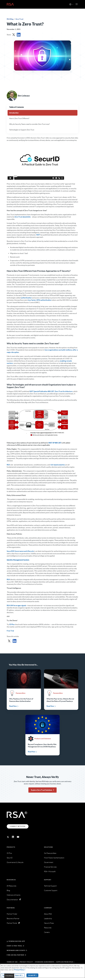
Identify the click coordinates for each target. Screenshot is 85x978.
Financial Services (50, 867)
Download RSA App (17, 941)
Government (48, 862)
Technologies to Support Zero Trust (21, 130)
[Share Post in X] (13, 34)
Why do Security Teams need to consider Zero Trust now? (29, 124)
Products (11, 847)
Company (48, 908)
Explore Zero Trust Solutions (41, 790)
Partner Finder (12, 914)
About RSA (48, 914)
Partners (11, 908)
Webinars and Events (16, 950)
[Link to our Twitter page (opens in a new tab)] (8, 837)
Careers (47, 932)
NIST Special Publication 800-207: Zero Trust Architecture (51, 391)
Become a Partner (13, 918)
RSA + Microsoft (50, 871)
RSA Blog (10, 19)
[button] (72, 4)
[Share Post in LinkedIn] (18, 34)
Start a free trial (14, 945)
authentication (26, 298)
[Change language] (70, 4)
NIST (38, 235)
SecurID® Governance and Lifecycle (20, 551)
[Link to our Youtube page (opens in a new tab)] (18, 837)
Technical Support (50, 886)
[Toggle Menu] (77, 4)
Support (47, 879)
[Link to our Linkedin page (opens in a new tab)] (13, 837)
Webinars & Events (13, 895)
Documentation (12, 899)
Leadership (48, 918)
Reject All (18, 975)
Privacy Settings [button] (9, 975)
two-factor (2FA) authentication (39, 300)
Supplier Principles (64, 962)
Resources (11, 879)
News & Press (49, 923)
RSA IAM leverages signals (16, 605)
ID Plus (12, 624)
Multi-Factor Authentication (54, 858)
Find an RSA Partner (15, 955)
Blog (8, 890)
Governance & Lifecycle (15, 862)
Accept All (31, 975)
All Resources (11, 886)
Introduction (14, 113)
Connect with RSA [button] (17, 826)
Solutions (48, 847)
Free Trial (10, 631)
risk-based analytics (57, 465)
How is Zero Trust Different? (19, 118)
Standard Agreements (44, 962)
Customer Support (50, 890)
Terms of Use (12, 962)
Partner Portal (12, 923)
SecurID (9, 858)
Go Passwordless (50, 853)
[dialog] (42, 971)
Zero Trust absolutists (23, 217)
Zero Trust (19, 19)
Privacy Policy (26, 962)
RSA (8, 465)
